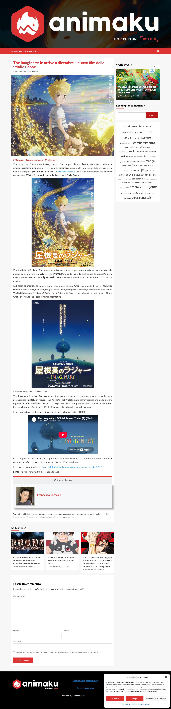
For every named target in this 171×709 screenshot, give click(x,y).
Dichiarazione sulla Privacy (141, 704)
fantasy (55, 514)
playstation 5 (142, 174)
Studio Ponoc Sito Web (48, 471)
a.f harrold (22, 514)
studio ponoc (100, 514)
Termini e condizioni (85, 688)
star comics (123, 187)
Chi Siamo (29, 51)
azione (145, 137)
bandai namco (126, 143)
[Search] (158, 51)
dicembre (30, 514)
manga (150, 161)
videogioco (129, 192)
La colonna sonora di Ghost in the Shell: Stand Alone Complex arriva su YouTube (27, 560)
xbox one (127, 198)
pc (142, 170)
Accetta (115, 698)
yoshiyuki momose (71, 517)
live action (141, 161)
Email (67, 630)
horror (147, 156)
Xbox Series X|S (141, 197)
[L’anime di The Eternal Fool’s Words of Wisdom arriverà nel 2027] (62, 543)
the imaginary (32, 517)
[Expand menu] (35, 51)
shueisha (153, 179)
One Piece (126, 170)
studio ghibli (89, 514)
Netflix (131, 165)
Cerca (151, 115)
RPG (154, 175)
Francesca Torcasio (21, 72)
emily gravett (39, 514)
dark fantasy (140, 151)
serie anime (137, 178)
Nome (16, 630)
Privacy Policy (92, 680)
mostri (124, 166)
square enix (149, 182)
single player (126, 182)
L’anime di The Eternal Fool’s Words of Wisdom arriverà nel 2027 (62, 560)
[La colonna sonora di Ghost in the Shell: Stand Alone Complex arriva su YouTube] (27, 543)
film (132, 156)
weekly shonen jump (146, 193)
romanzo (74, 514)
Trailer (40, 517)
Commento (19, 596)
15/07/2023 (35, 72)
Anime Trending (28, 471)
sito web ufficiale (66, 171)
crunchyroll (127, 151)
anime (147, 131)
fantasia (48, 514)
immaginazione (64, 514)
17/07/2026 (31, 566)
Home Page (16, 51)
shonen (146, 179)
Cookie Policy (126, 704)
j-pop (123, 161)
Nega (134, 698)
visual (46, 517)
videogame (148, 186)
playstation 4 (126, 174)
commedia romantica (142, 147)
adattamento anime (137, 126)
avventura (131, 137)
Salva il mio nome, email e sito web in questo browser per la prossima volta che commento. (58, 652)
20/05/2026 (100, 569)
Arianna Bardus (20, 567)
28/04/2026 (135, 96)
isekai (154, 156)
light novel (131, 161)
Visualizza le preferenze (156, 698)
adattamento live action (132, 132)
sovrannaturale (138, 182)
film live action (138, 156)
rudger (81, 514)
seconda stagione (124, 179)
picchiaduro (149, 170)
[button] (166, 677)
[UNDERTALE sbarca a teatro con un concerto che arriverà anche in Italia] (138, 84)
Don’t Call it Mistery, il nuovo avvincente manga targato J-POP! (72, 467)
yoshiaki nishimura (56, 517)
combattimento (144, 143)
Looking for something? (130, 105)
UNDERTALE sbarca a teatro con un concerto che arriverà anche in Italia (136, 91)
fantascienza (150, 151)
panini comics (135, 170)
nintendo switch (144, 165)
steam (134, 187)
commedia (129, 147)
